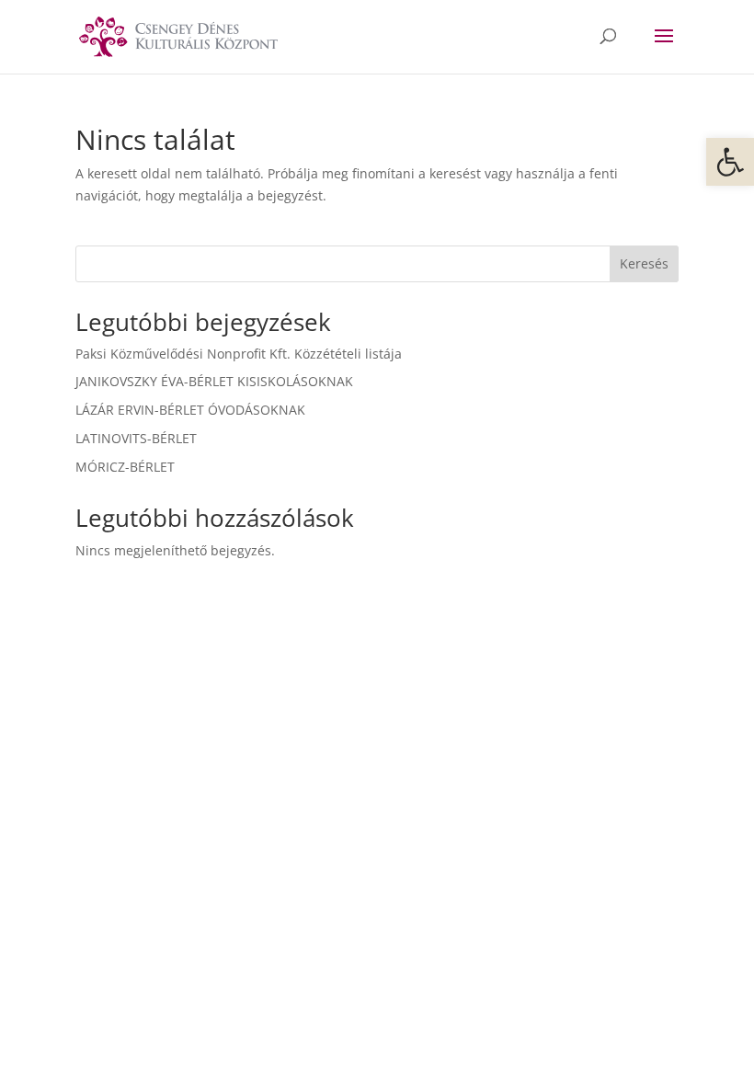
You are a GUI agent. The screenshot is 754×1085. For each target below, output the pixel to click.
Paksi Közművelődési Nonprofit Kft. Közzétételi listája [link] (238, 353)
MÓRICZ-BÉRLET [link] (125, 466)
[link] (730, 162)
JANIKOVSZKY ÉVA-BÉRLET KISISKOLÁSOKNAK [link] (214, 381)
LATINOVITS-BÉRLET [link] (136, 438)
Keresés (644, 263)
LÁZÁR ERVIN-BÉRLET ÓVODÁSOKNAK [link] (190, 409)
